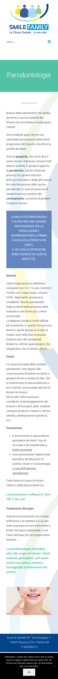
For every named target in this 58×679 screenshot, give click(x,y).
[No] (54, 665)
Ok (29, 672)
